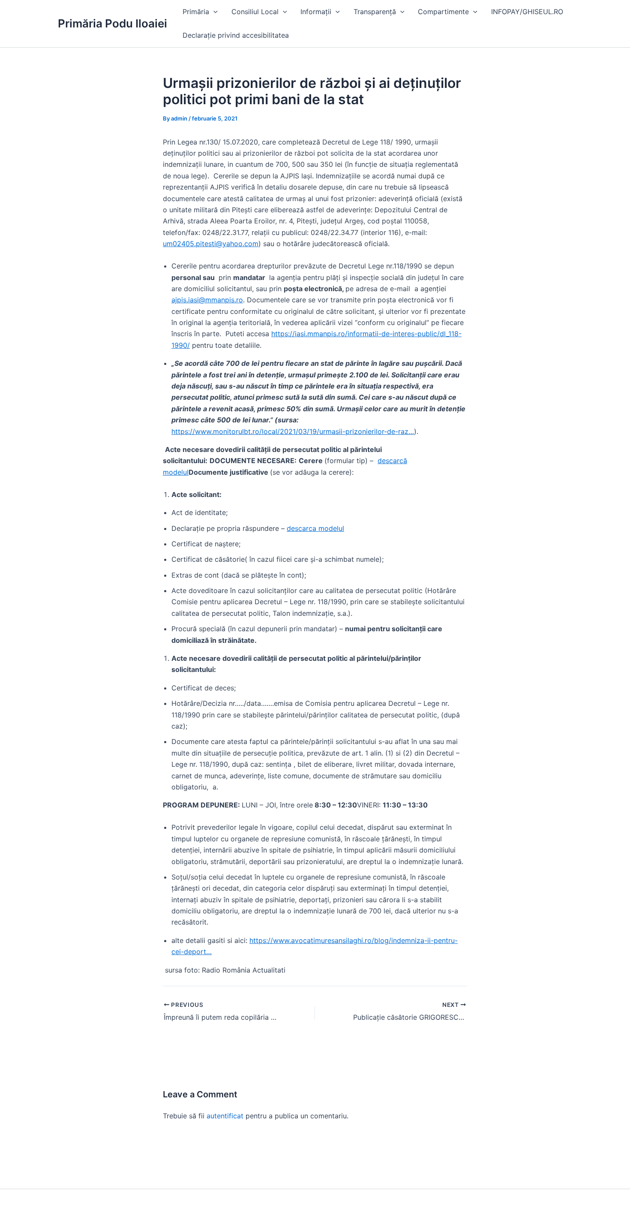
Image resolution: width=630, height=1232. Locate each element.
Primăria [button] (196, 11)
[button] (213, 12)
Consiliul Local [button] (255, 11)
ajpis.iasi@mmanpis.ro (207, 299)
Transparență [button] (375, 11)
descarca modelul (315, 528)
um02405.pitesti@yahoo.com (210, 243)
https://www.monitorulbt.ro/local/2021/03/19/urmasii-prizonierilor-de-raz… (292, 431)
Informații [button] (315, 11)
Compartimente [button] (443, 11)
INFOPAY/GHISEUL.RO (527, 11)
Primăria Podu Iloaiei (112, 23)
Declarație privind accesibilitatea (236, 35)
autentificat (225, 1116)
